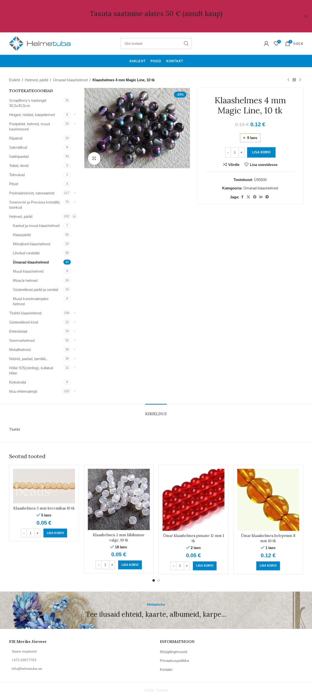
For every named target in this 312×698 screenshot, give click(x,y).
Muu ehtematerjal (23, 391)
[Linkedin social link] (261, 197)
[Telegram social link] (267, 197)
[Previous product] (288, 80)
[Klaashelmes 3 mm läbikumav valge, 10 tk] (119, 499)
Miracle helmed (25, 280)
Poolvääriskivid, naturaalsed (31, 193)
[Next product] (300, 80)
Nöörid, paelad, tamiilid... (28, 359)
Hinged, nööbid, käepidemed (32, 115)
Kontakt (166, 669)
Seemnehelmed (22, 340)
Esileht (14, 80)
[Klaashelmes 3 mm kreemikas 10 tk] (44, 486)
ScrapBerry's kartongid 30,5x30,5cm (27, 103)
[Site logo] (40, 43)
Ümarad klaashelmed (70, 80)
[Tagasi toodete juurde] (294, 80)
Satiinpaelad (19, 156)
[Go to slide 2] (158, 580)
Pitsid (13, 184)
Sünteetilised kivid (23, 322)
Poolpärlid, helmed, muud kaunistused (29, 126)
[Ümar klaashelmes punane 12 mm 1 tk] (193, 500)
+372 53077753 (24, 660)
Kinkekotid (17, 382)
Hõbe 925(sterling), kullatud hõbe (31, 370)
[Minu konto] (266, 43)
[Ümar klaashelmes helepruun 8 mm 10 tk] (268, 500)
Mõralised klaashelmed (31, 244)
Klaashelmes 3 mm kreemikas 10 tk (44, 508)
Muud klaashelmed (28, 271)
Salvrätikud (18, 147)
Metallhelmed (20, 350)
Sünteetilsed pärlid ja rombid (35, 289)
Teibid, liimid (18, 166)
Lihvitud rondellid (26, 253)
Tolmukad (17, 175)
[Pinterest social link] (255, 197)
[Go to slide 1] (153, 580)
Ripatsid (15, 138)
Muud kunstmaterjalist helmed (30, 301)
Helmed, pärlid (36, 80)
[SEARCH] (186, 43)
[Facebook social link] (242, 197)
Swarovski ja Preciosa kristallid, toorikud (34, 204)
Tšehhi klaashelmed (25, 313)
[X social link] (248, 197)
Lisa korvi (261, 152)
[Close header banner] (306, 16)
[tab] (156, 411)
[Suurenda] (94, 158)
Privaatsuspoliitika (174, 660)
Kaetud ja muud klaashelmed (36, 226)
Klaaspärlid (22, 235)
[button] (55, 533)
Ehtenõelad (18, 331)
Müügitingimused (173, 652)
